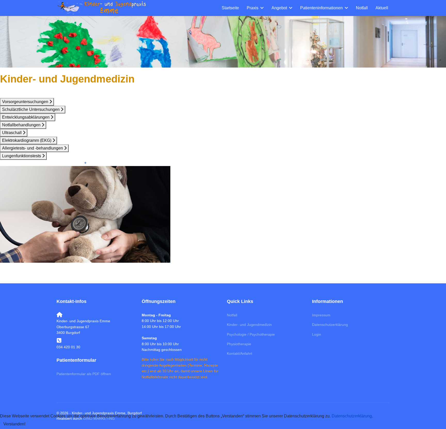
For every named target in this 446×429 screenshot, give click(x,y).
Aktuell (382, 8)
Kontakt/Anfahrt (239, 353)
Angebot (279, 8)
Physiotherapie (239, 344)
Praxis (252, 8)
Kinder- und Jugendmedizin (249, 325)
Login (316, 334)
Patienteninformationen (321, 8)
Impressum (321, 315)
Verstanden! (14, 424)
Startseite (230, 8)
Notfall (362, 8)
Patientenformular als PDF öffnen (84, 374)
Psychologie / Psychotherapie (251, 334)
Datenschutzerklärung (330, 325)
